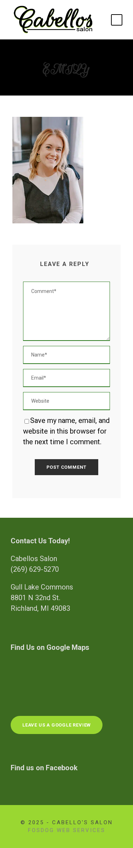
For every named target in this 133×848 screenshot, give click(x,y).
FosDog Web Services (66, 830)
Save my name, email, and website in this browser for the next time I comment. (66, 431)
